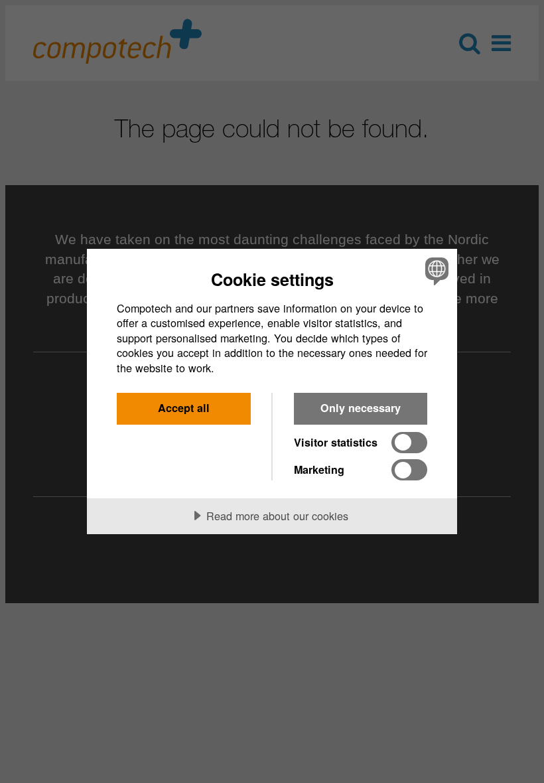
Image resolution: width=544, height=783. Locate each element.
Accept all (184, 407)
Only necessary (360, 407)
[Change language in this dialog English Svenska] (435, 271)
